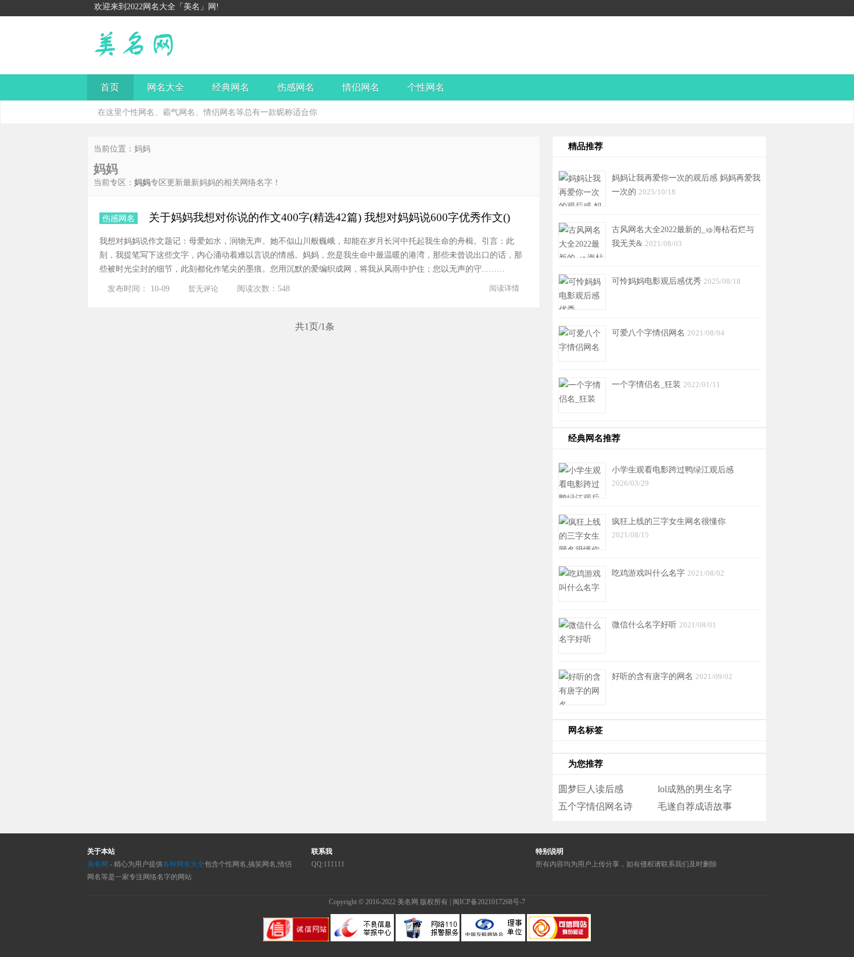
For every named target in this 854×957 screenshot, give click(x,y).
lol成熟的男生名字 (695, 789)
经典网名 (230, 87)
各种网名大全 (183, 864)
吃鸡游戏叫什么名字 (649, 572)
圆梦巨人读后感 (590, 789)
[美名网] (184, 58)
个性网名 (425, 87)
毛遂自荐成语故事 (695, 806)
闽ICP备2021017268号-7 (489, 902)
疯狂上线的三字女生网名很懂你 (669, 521)
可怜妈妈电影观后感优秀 (658, 281)
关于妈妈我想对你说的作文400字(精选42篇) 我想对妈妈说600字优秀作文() (329, 217)
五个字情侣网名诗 (595, 806)
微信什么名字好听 (645, 624)
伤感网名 (295, 87)
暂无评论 (203, 288)
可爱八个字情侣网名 (649, 332)
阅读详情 (504, 288)
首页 (110, 87)
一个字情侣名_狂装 (647, 384)
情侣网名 (360, 87)
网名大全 (165, 87)
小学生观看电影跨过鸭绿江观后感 (673, 469)
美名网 (97, 864)
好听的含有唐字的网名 (653, 676)
